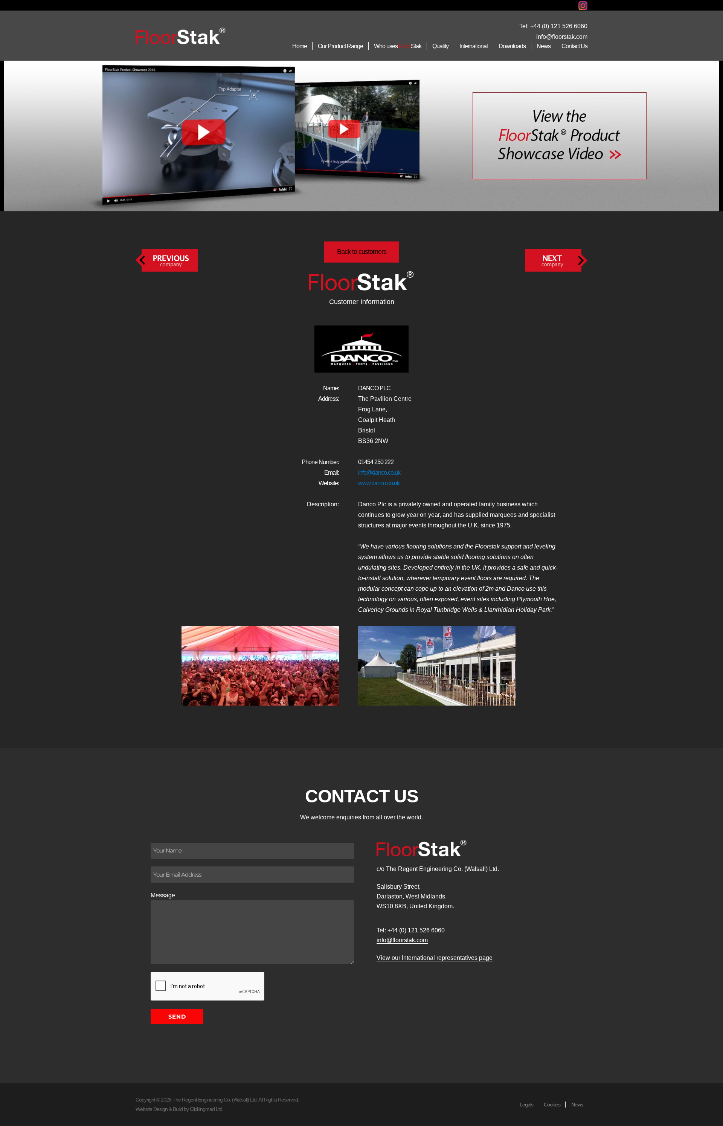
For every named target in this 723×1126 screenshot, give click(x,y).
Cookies (552, 1105)
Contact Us (574, 46)
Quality (440, 46)
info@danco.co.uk (379, 472)
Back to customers (361, 251)
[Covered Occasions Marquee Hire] (167, 260)
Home (299, 46)
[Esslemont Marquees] (556, 260)
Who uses (397, 46)
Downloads (512, 46)
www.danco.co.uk (379, 483)
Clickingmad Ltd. (206, 1109)
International (473, 46)
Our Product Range (340, 46)
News (544, 46)
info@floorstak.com (561, 37)
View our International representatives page (435, 958)
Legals (526, 1105)
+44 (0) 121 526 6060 (558, 26)
